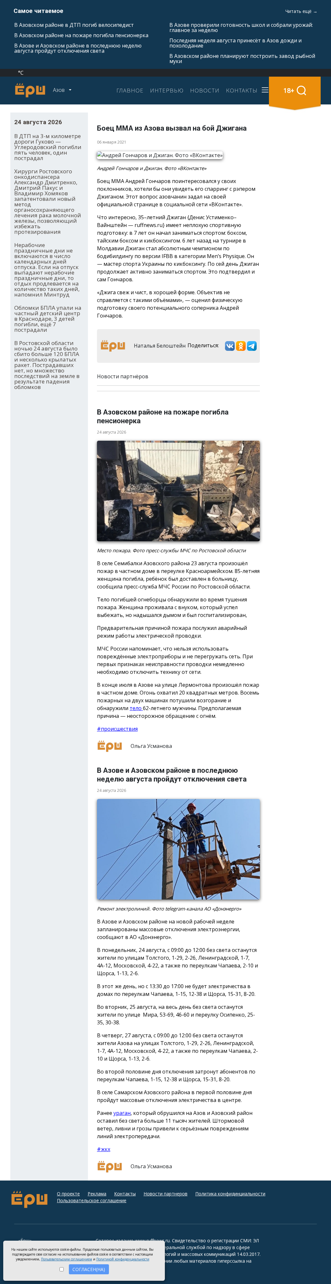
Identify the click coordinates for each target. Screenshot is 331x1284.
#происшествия (117, 728)
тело (136, 708)
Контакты (125, 1194)
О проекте (68, 1194)
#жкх (103, 1149)
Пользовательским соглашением (66, 1259)
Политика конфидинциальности (230, 1194)
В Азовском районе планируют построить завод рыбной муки (242, 58)
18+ (288, 90)
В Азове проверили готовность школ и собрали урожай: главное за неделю (241, 27)
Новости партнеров (165, 1194)
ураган (122, 1113)
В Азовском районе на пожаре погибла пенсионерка (81, 35)
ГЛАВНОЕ (130, 90)
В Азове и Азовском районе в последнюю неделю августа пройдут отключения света (78, 48)
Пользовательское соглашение (91, 1200)
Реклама (97, 1194)
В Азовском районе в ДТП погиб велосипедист (74, 24)
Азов (59, 89)
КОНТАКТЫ (242, 90)
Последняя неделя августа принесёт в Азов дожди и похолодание (235, 43)
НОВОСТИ (204, 90)
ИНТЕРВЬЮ (167, 90)
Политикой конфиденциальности (122, 1259)
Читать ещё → (301, 11)
